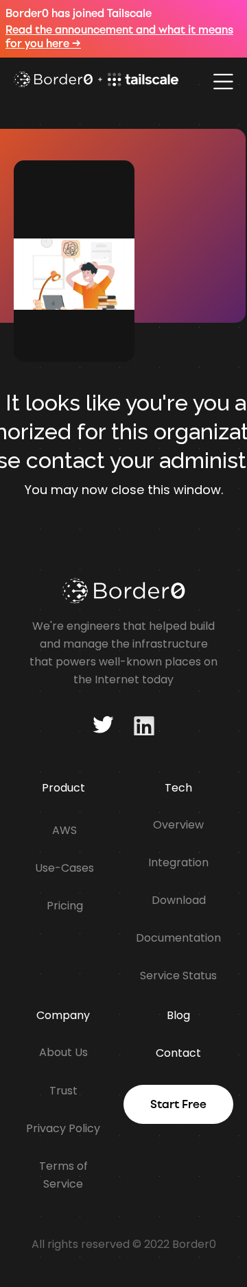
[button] (223, 82)
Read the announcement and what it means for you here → (119, 36)
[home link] (96, 81)
